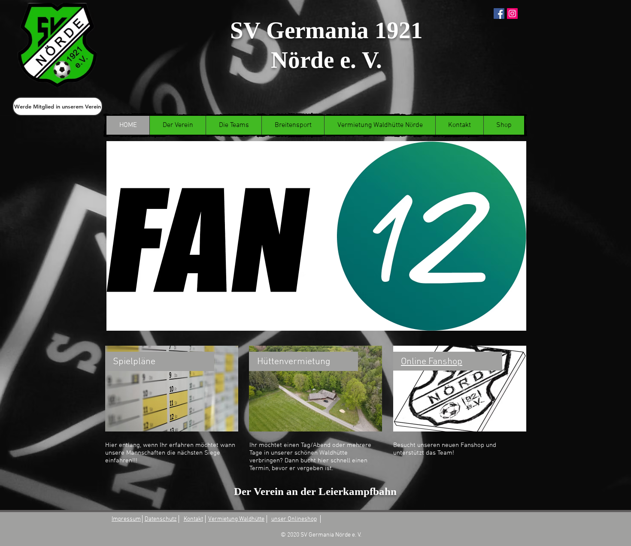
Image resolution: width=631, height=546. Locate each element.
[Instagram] (512, 13)
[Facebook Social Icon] (499, 13)
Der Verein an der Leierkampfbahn (315, 491)
